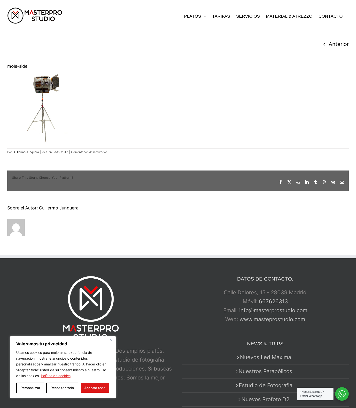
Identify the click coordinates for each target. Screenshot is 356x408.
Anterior (339, 44)
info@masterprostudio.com (273, 310)
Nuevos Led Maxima (265, 357)
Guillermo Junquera (26, 152)
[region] (63, 367)
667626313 (273, 301)
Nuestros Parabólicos (265, 371)
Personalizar (30, 388)
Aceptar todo (94, 388)
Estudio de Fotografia (265, 385)
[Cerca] (111, 340)
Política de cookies (55, 376)
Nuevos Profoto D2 (265, 399)
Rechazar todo (62, 388)
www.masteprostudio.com (272, 319)
